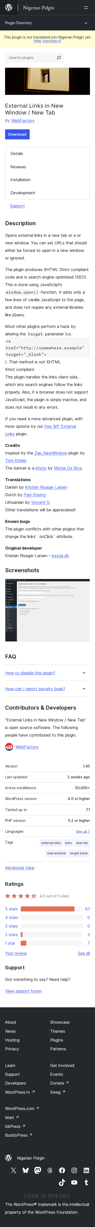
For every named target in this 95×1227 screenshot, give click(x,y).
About (10, 1022)
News (10, 1031)
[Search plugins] (59, 58)
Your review (16, 953)
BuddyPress (19, 1135)
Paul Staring (35, 494)
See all (84, 953)
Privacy (12, 1048)
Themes (57, 1031)
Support (17, 205)
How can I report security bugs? (35, 688)
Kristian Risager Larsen (46, 487)
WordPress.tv (20, 1092)
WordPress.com (22, 1108)
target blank (79, 853)
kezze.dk (60, 555)
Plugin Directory (18, 23)
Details (16, 153)
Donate (59, 1083)
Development (22, 192)
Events (56, 1074)
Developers (15, 1083)
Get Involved (62, 1065)
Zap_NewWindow (50, 452)
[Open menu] (87, 7)
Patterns (58, 1048)
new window (56, 853)
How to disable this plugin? (30, 673)
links (68, 843)
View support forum (23, 990)
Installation (20, 179)
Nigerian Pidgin (31, 1158)
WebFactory (22, 120)
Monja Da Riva (68, 468)
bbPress (15, 1126)
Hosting (12, 1040)
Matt (12, 1117)
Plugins (56, 1040)
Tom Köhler (15, 460)
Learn (10, 1065)
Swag (58, 1092)
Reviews (18, 166)
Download (17, 134)
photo (41, 468)
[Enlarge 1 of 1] (83, 585)
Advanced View (19, 867)
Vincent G (40, 502)
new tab (82, 843)
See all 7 (83, 831)
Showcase (60, 1022)
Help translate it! (47, 41)
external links (51, 843)
